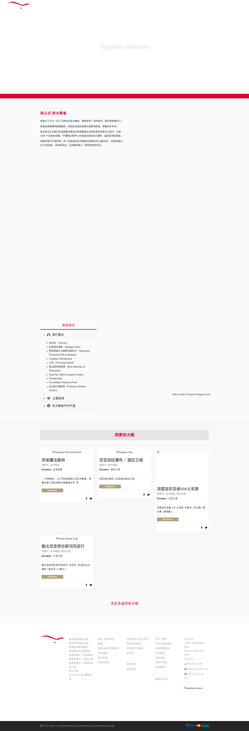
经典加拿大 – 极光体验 (81, 655)
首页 (141, 7)
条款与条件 (161, 662)
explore (52, 490)
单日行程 (73, 671)
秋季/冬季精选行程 (78, 643)
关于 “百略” (161, 639)
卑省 (100, 643)
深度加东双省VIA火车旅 (178, 489)
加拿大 (45, 465)
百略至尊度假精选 (78, 647)
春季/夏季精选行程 (78, 639)
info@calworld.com (197, 669)
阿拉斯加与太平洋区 (137, 639)
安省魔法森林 (53, 460)
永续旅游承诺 (162, 648)
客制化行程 (161, 679)
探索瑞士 (131, 664)
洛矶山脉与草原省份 (108, 648)
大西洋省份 (104, 662)
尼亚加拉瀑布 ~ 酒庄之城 (121, 460)
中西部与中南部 (135, 648)
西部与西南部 (134, 643)
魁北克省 (181, 494)
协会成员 (160, 657)
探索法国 (131, 669)
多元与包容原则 (163, 643)
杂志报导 (160, 653)
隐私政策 (160, 667)
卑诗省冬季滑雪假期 (79, 651)
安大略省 (55, 465)
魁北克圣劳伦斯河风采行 (63, 546)
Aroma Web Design (104, 726)
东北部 (130, 653)
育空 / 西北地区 (106, 639)
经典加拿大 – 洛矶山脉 (81, 659)
